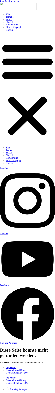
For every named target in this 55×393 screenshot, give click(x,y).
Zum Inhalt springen (9, 1)
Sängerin (10, 22)
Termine (9, 17)
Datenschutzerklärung (16, 370)
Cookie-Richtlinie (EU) (17, 372)
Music (9, 19)
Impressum (11, 367)
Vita (8, 14)
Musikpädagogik (13, 27)
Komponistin (12, 24)
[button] (27, 89)
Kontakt (9, 30)
